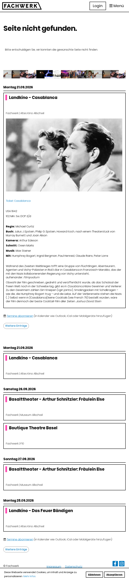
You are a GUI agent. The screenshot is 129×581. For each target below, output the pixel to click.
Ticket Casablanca (18, 201)
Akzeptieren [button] (114, 574)
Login (98, 5)
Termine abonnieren (20, 316)
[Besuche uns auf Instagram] (121, 564)
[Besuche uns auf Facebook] (115, 564)
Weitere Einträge (16, 326)
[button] (64, 200)
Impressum (54, 567)
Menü (118, 5)
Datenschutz (73, 567)
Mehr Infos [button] (29, 576)
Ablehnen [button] (94, 574)
